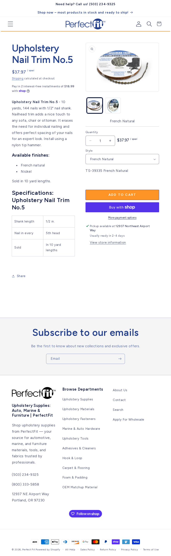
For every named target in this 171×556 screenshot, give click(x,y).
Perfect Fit (28, 549)
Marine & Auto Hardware (81, 429)
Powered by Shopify (48, 549)
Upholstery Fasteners (79, 419)
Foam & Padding (75, 477)
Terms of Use (151, 549)
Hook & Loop (72, 458)
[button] (9, 24)
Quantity (92, 132)
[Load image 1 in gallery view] (95, 105)
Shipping (18, 78)
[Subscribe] (120, 359)
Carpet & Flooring (76, 468)
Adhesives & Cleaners (79, 448)
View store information (108, 242)
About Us (120, 390)
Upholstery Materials (78, 409)
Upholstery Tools (75, 438)
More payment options (122, 217)
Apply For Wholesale (128, 419)
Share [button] (21, 276)
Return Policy (108, 549)
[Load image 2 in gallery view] (113, 105)
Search (118, 410)
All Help (70, 549)
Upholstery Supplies (77, 399)
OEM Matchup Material (80, 487)
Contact (119, 400)
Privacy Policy (129, 549)
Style (89, 150)
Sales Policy (87, 549)
